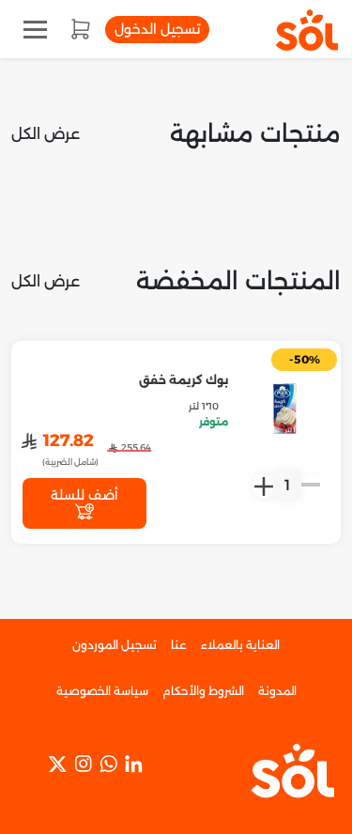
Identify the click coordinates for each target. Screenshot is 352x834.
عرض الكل (45, 134)
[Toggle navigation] (35, 29)
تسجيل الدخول (157, 29)
